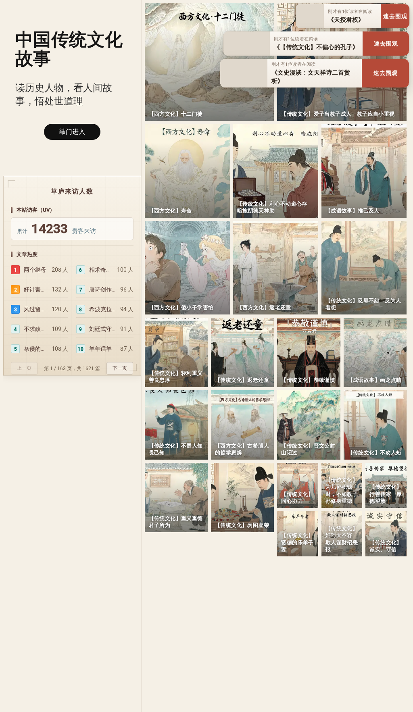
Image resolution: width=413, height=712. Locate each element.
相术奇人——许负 (101, 269)
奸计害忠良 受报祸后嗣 (36, 289)
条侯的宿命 (36, 349)
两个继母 (35, 269)
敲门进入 (72, 131)
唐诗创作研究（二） (102, 289)
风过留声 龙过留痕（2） (36, 309)
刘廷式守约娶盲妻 (102, 329)
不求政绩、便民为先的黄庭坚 (36, 329)
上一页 (24, 368)
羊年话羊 (100, 349)
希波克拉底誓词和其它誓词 (102, 309)
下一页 (120, 368)
